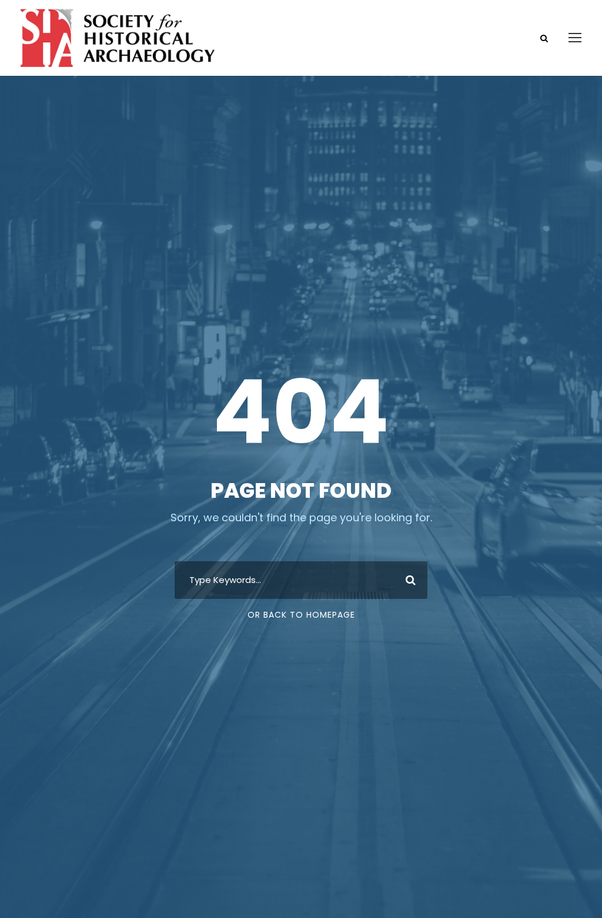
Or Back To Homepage (301, 615)
